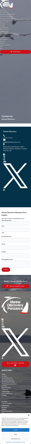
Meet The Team (4, 30)
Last (3, 232)
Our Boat (2, 35)
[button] (28, 415)
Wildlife (2, 43)
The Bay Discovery (5, 20)
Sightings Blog (4, 28)
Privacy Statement (17, 442)
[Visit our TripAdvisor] (4, 162)
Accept (15, 430)
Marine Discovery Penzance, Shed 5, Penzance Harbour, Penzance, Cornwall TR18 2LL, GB (15, 148)
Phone (3, 244)
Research (2, 41)
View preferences (15, 438)
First (3, 226)
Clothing (2, 26)
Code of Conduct (5, 37)
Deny (15, 434)
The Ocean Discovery (6, 18)
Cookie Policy (9, 442)
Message (7, 259)
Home (2, 10)
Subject (4, 252)
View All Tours (4, 22)
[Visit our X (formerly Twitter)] (15, 187)
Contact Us (3, 33)
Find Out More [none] (4, 31)
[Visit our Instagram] (4, 160)
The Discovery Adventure (7, 14)
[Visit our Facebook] (4, 155)
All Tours (4, 376)
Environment (4, 39)
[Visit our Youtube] (4, 190)
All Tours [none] (2, 12)
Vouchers (2, 24)
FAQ (1, 47)
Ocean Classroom (5, 45)
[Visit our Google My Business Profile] (4, 157)
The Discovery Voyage (6, 16)
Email (6, 236)
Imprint (23, 442)
